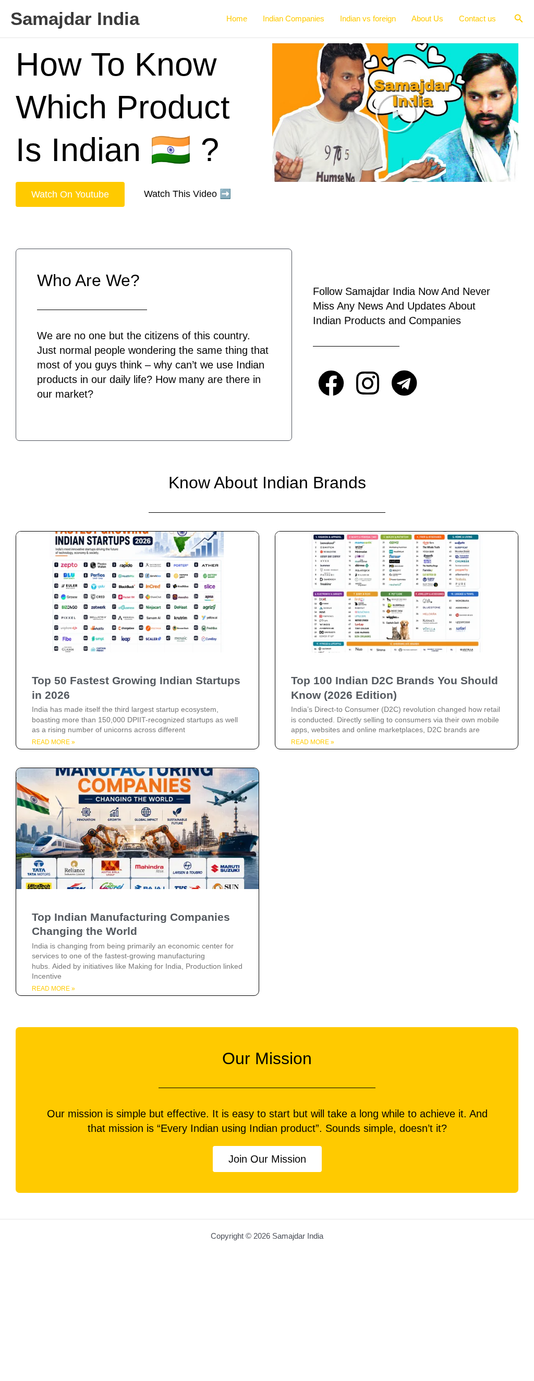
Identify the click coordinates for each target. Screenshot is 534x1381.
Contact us (477, 18)
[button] (519, 19)
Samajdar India (74, 18)
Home (236, 18)
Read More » (53, 742)
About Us (427, 18)
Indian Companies (293, 18)
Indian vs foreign (368, 18)
